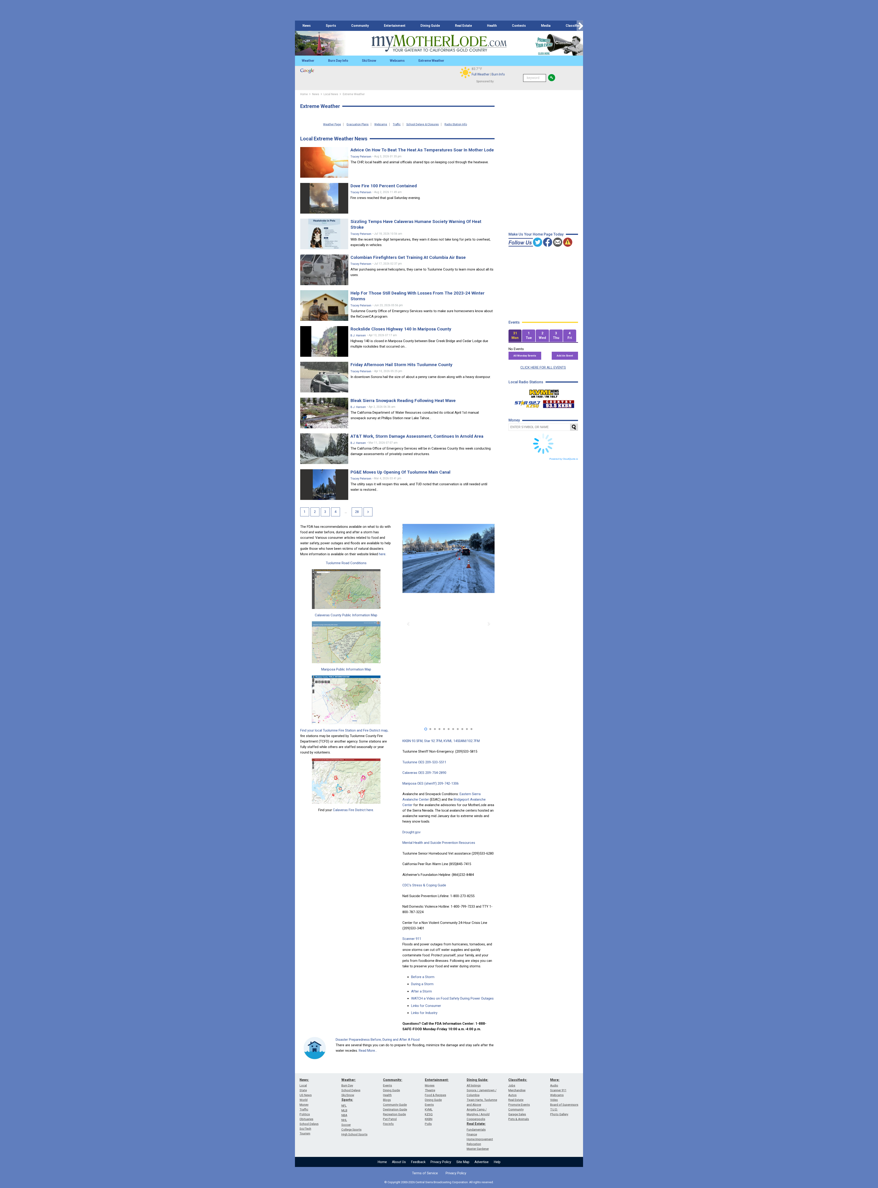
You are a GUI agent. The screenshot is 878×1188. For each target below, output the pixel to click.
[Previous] (408, 623)
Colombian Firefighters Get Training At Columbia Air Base (408, 257)
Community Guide (395, 1104)
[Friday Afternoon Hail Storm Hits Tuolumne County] (324, 377)
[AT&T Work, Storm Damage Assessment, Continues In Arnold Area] (324, 448)
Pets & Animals (518, 1119)
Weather (308, 60)
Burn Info (498, 74)
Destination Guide (395, 1109)
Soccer (346, 1124)
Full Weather (481, 74)
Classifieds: (517, 1080)
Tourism (305, 1133)
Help (497, 1162)
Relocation (474, 1144)
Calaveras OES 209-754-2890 (424, 773)
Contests (519, 25)
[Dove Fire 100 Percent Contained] (324, 198)
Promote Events (519, 1104)
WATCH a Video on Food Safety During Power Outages (452, 998)
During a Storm (422, 984)
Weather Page (332, 124)
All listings (474, 1085)
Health (492, 25)
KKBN (428, 1119)
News (306, 25)
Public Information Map (359, 615)
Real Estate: (476, 1124)
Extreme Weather (431, 60)
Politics (305, 1114)
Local (303, 1085)
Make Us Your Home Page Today (536, 234)
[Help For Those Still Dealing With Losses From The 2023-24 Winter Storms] (324, 305)
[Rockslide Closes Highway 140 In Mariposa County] (324, 341)
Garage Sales (517, 1114)
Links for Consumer (426, 1006)
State (303, 1090)
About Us (399, 1162)
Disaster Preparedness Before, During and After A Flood (378, 1040)
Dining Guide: (477, 1080)
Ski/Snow (369, 60)
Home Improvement (480, 1139)
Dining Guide (430, 25)
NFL (344, 1105)
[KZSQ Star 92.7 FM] (525, 403)
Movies (429, 1085)
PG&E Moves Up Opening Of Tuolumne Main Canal (400, 472)
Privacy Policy (441, 1162)
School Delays (309, 1124)
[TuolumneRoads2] (346, 589)
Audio (554, 1085)
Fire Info (388, 1124)
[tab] (515, 336)
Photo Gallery (559, 1114)
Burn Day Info (338, 60)
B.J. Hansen (358, 335)
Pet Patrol (390, 1119)
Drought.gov (411, 832)
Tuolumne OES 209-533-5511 (424, 762)
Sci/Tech (305, 1128)
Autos (512, 1095)
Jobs (511, 1085)
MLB (344, 1110)
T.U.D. (554, 1109)
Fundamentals (476, 1129)
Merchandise (516, 1090)
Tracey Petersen (361, 156)
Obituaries (306, 1119)
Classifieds (574, 25)
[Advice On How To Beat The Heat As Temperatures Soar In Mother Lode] (324, 162)
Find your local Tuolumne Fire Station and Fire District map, (344, 730)
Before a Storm (422, 977)
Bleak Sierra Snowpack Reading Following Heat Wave (403, 400)
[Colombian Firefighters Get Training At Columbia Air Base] (324, 270)
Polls (428, 1124)
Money (304, 1104)
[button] (425, 729)
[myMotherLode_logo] (439, 43)
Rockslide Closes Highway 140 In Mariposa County (401, 329)
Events (387, 1085)
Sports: (347, 1100)
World (304, 1100)
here (382, 554)
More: (554, 1080)
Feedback (418, 1162)
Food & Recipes (435, 1095)
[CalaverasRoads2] (346, 642)
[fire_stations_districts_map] (346, 781)
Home (382, 1162)
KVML (429, 1109)
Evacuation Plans (358, 124)
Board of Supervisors (564, 1104)
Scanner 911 (411, 939)
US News (306, 1095)
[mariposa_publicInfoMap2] (346, 700)
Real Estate (463, 25)
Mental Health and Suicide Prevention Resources (438, 843)
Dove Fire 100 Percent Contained (384, 185)
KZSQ (429, 1114)
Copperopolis (476, 1119)
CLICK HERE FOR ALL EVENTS (543, 367)
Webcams (397, 60)
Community (360, 25)
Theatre (430, 1090)
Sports (331, 25)
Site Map (462, 1162)
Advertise (481, 1162)
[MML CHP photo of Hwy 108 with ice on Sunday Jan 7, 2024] (449, 570)
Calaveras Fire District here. (353, 810)
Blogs (387, 1100)
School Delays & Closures (422, 124)
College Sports (351, 1129)
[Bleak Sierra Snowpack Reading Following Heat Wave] (324, 413)
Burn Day (347, 1085)
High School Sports (354, 1134)
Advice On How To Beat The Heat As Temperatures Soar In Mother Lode (422, 150)
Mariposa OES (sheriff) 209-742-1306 (430, 783)
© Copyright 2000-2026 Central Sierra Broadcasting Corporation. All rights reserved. (439, 1182)
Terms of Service (425, 1173)
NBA (344, 1115)
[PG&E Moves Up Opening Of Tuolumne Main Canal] (324, 484)
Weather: (348, 1080)
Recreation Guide (394, 1114)
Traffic (397, 124)
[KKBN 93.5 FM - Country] (558, 403)
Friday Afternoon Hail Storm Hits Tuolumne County (401, 364)
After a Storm (421, 991)
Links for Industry (424, 1013)
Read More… (368, 1051)
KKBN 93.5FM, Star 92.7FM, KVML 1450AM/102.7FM (441, 741)
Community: (392, 1080)
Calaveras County (328, 615)
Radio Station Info (455, 124)
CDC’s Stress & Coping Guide (424, 885)
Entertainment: (437, 1080)
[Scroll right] (580, 26)
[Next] (368, 511)
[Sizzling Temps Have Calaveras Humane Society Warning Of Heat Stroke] (324, 234)
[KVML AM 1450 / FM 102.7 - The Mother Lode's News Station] (544, 392)
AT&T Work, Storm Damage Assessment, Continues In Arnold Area (417, 436)
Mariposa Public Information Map (346, 669)
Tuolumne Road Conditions (346, 563)
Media (546, 25)
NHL (344, 1120)
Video (554, 1100)
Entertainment (394, 25)
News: (304, 1080)
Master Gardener (478, 1148)
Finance (472, 1134)
